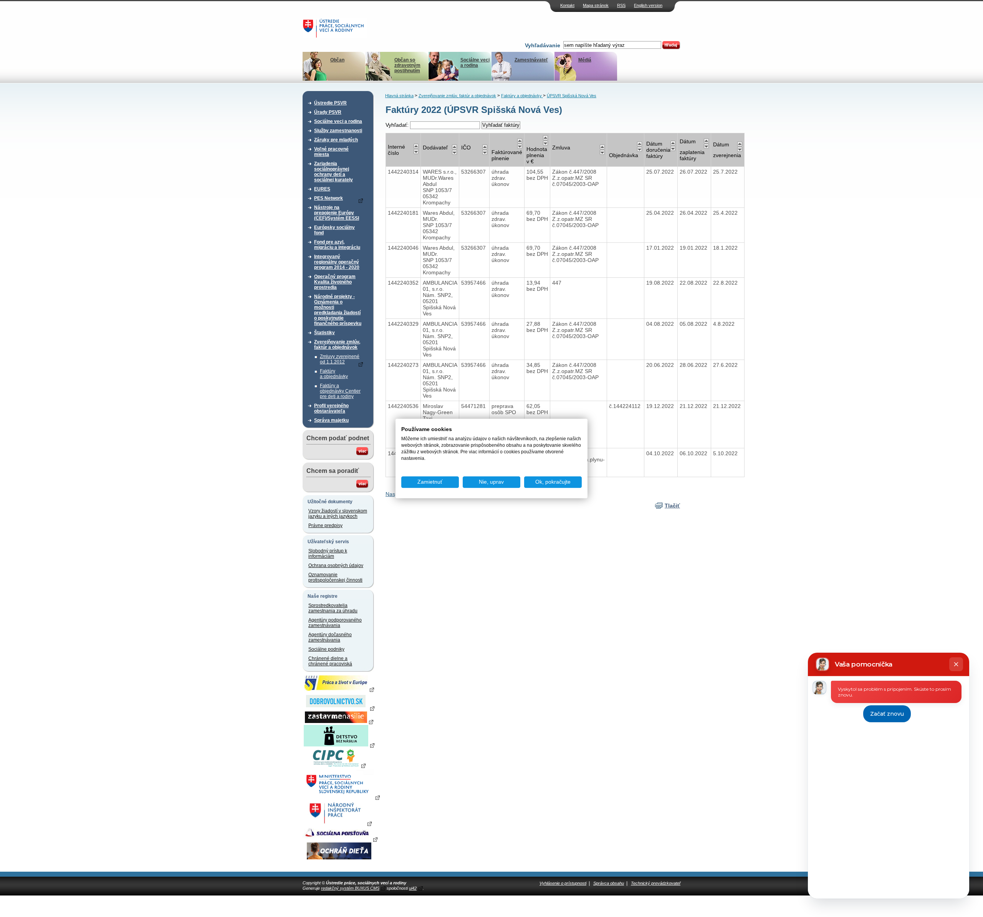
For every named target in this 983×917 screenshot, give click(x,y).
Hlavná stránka (399, 95)
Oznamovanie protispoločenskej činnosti (335, 577)
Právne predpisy (325, 525)
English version (648, 5)
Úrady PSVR (327, 112)
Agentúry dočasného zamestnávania (330, 637)
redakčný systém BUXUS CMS (350, 888)
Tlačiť (672, 505)
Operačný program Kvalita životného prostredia (335, 282)
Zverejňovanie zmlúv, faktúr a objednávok (337, 344)
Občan (337, 60)
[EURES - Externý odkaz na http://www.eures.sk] (339, 689)
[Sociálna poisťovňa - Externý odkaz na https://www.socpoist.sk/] (340, 839)
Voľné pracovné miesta (331, 151)
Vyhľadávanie (542, 45)
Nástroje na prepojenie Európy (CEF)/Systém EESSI (336, 213)
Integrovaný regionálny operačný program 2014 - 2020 (336, 262)
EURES (322, 189)
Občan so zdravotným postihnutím (407, 65)
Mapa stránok (596, 5)
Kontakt (567, 5)
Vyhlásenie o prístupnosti (562, 883)
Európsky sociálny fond (334, 230)
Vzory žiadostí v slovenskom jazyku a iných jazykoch (337, 513)
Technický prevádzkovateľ (655, 883)
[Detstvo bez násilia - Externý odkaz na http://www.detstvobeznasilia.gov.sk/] (339, 745)
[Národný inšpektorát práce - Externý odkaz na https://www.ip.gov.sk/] (339, 823)
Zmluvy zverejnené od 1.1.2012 (339, 359)
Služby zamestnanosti (338, 130)
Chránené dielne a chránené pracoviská (330, 661)
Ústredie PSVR (330, 103)
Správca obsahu (608, 883)
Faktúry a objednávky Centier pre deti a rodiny (340, 391)
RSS (621, 5)
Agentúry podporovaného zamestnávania (335, 622)
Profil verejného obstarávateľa (331, 408)
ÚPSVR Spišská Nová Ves (571, 95)
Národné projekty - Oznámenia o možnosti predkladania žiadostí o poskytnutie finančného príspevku (337, 310)
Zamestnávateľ (531, 60)
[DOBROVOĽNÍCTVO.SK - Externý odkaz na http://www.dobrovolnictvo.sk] (339, 708)
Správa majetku (331, 420)
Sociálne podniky (326, 649)
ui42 (413, 888)
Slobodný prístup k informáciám (327, 553)
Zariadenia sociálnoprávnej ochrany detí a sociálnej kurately (333, 171)
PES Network (328, 198)
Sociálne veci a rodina (475, 62)
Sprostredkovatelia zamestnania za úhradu (332, 608)
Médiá (584, 60)
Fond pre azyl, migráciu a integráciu (337, 244)
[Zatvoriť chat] (956, 664)
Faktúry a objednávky (334, 373)
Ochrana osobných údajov (335, 565)
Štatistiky (324, 332)
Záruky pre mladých (336, 140)
